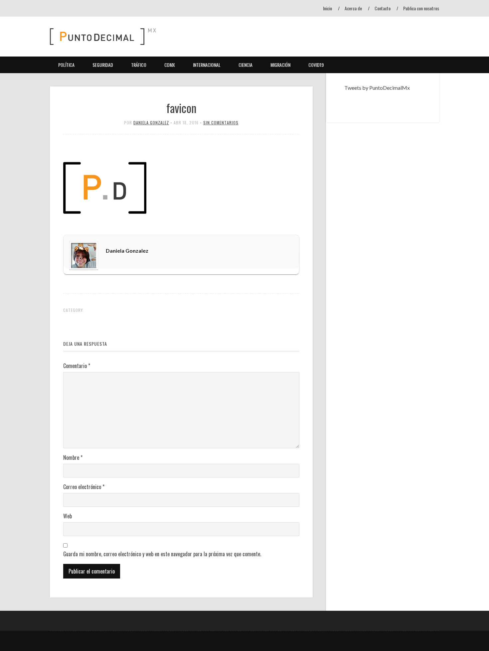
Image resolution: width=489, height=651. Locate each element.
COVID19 (316, 64)
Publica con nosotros (421, 8)
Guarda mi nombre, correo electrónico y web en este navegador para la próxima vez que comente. (162, 554)
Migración (280, 64)
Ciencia (245, 64)
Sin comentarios (221, 122)
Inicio (327, 8)
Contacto (383, 8)
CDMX (169, 64)
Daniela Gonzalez (151, 122)
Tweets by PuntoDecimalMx (377, 87)
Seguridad (102, 64)
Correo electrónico (83, 487)
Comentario (76, 366)
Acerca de (353, 8)
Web (67, 516)
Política (66, 64)
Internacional (207, 64)
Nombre (72, 457)
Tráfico (138, 64)
